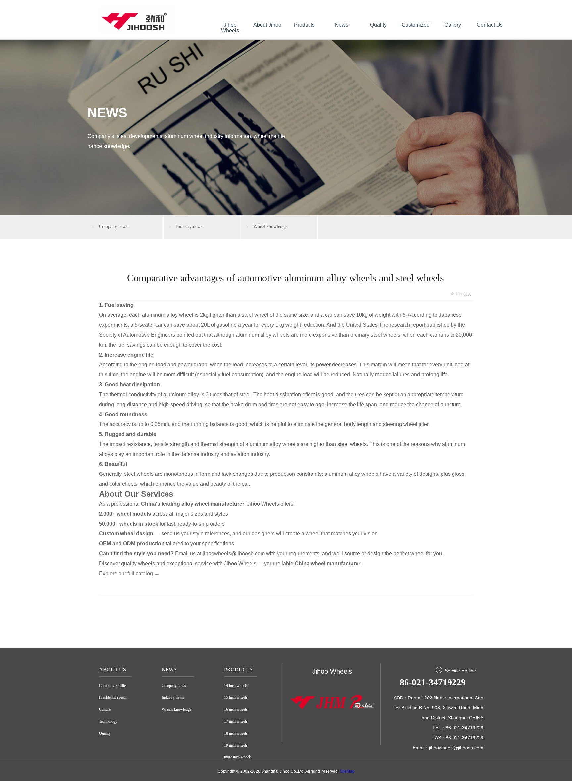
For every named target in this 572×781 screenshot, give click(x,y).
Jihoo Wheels (230, 27)
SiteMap (347, 771)
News (341, 25)
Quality (378, 25)
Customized (416, 25)
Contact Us (490, 25)
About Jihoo (267, 25)
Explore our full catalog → (129, 573)
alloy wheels (363, 474)
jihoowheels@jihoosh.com (234, 553)
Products (304, 25)
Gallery (452, 25)
